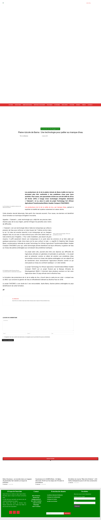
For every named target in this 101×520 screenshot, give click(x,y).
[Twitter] (74, 136)
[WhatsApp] (77, 136)
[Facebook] (71, 136)
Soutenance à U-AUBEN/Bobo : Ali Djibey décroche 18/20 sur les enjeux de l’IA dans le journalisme (49, 480)
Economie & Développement (50, 129)
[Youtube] (16, 302)
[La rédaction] (7, 300)
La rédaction (25, 136)
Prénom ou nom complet (79, 496)
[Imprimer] (83, 136)
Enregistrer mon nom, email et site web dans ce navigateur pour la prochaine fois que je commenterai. (27, 336)
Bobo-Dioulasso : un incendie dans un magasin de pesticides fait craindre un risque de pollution (17, 480)
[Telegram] (80, 136)
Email (75, 501)
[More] (86, 136)
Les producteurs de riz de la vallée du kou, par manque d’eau (45, 207)
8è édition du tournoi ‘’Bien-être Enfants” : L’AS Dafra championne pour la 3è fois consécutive (82, 480)
